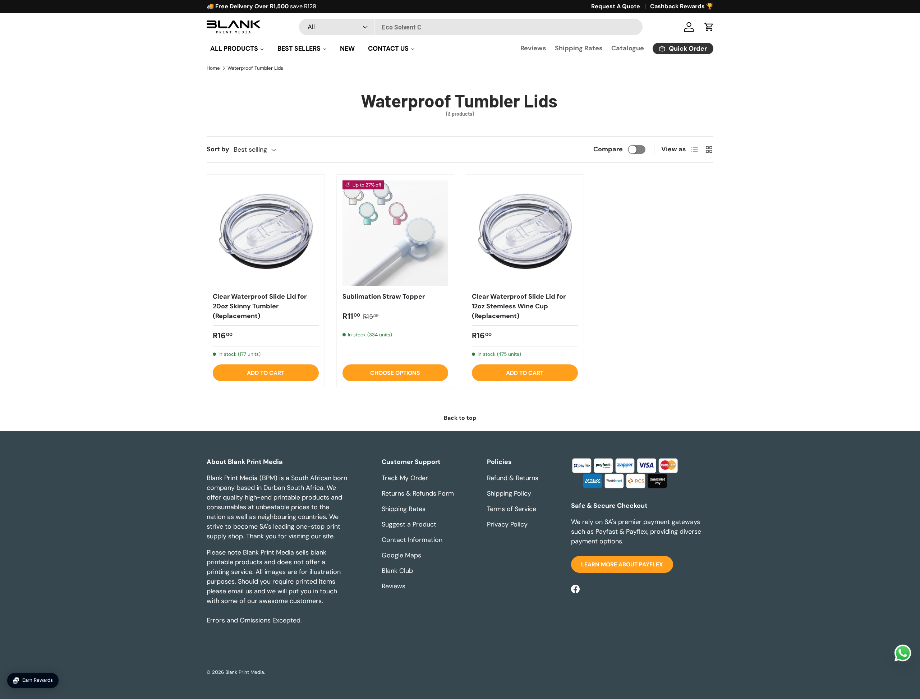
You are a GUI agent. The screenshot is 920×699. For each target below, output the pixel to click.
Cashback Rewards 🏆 (681, 6)
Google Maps (401, 555)
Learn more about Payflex (622, 564)
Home (213, 68)
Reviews (533, 48)
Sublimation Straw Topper (383, 296)
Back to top (460, 418)
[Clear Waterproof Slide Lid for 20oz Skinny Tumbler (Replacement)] (266, 233)
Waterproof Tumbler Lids (255, 68)
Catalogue (627, 48)
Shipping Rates (579, 48)
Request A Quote (615, 6)
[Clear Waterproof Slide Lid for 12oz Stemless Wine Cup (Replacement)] (525, 233)
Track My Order (405, 478)
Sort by (218, 149)
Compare (608, 149)
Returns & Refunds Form (418, 493)
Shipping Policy (509, 493)
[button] (709, 27)
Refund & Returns (512, 478)
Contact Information (412, 539)
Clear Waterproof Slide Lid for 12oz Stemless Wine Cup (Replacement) (519, 306)
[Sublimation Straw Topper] (395, 233)
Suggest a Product (409, 524)
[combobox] (471, 27)
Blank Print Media (244, 672)
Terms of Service (511, 509)
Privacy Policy (507, 524)
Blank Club (397, 570)
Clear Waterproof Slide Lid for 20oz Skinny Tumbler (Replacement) (260, 306)
